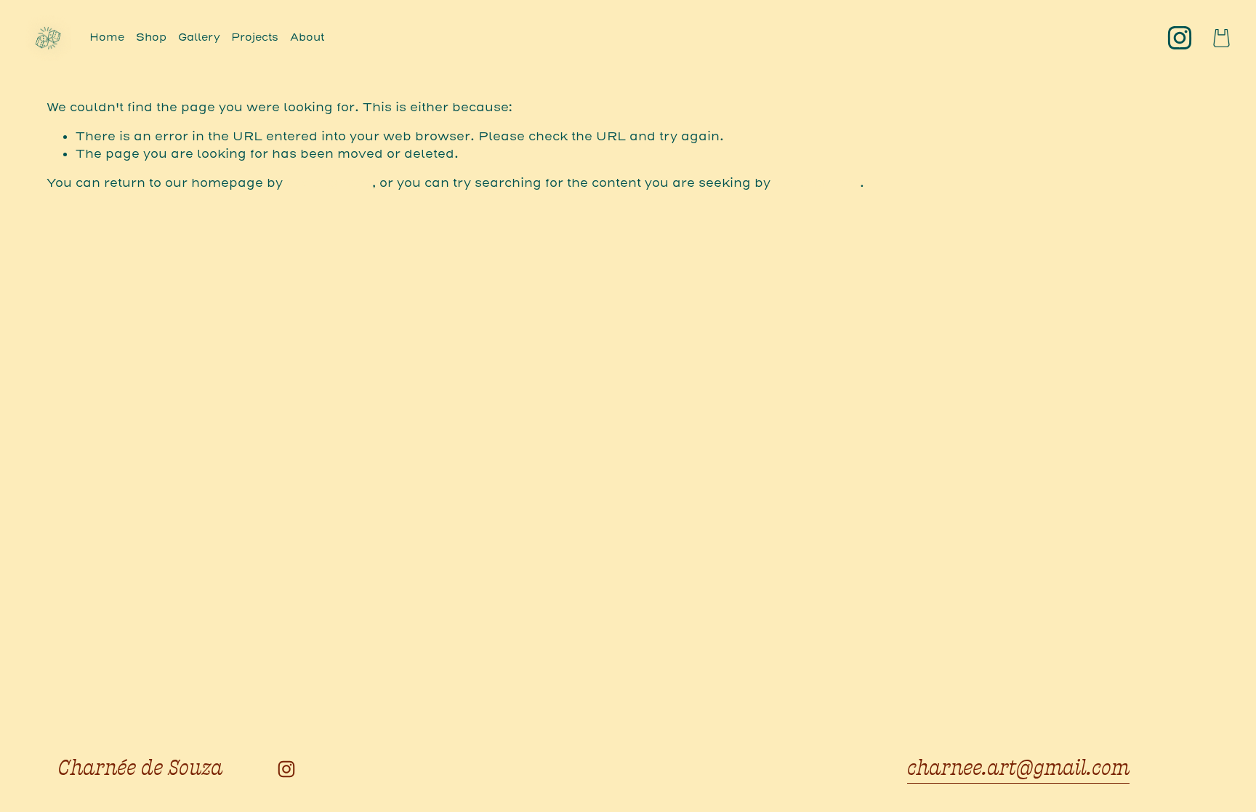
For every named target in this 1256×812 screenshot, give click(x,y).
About (307, 37)
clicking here (329, 182)
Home (106, 37)
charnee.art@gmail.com (1018, 768)
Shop (151, 37)
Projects (254, 37)
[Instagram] (1179, 37)
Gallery (199, 37)
